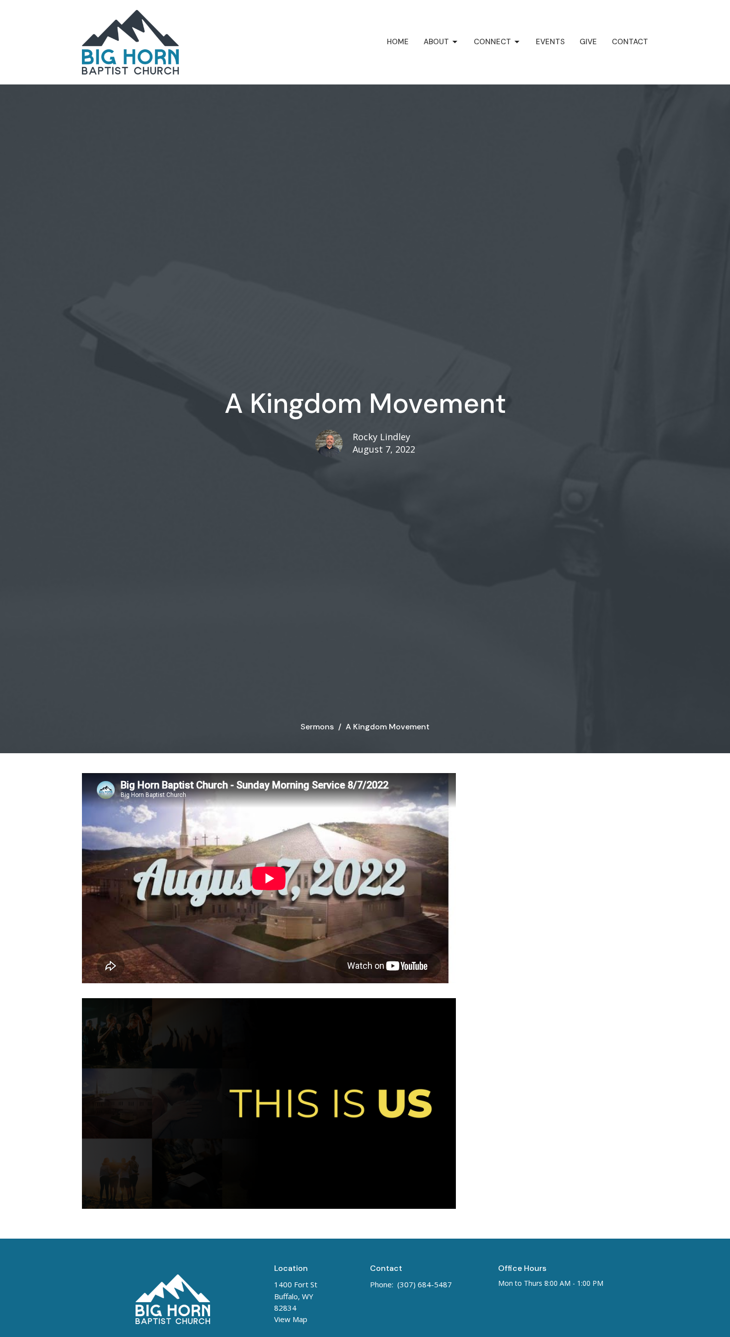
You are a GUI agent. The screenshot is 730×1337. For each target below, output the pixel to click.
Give (588, 42)
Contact (630, 42)
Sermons (317, 726)
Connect (492, 42)
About (436, 42)
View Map (290, 1319)
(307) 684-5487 (424, 1284)
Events (550, 42)
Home (398, 42)
